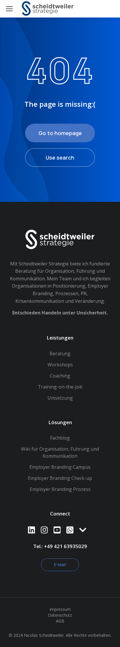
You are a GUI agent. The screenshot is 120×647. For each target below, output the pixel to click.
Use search (60, 157)
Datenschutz (60, 615)
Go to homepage (60, 133)
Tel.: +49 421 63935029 (60, 546)
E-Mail (60, 564)
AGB (60, 621)
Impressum (60, 609)
